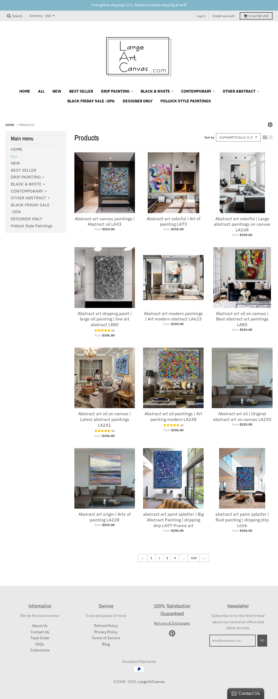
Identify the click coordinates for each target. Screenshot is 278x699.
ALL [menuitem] (41, 91)
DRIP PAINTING (26, 177)
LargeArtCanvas (151, 681)
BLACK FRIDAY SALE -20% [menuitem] (91, 101)
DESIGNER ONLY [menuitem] (138, 101)
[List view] (270, 137)
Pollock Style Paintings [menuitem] (185, 101)
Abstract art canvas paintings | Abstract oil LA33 (105, 221)
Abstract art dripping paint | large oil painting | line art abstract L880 (105, 319)
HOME (17, 149)
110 (194, 558)
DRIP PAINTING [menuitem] (115, 91)
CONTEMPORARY (27, 191)
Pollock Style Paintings (31, 225)
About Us (40, 625)
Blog (106, 644)
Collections (40, 650)
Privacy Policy (106, 631)
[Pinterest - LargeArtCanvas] (270, 124)
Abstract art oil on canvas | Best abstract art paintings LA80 (242, 319)
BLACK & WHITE (26, 184)
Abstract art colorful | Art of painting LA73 (173, 221)
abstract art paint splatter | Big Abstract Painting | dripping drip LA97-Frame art (173, 519)
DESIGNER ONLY (26, 218)
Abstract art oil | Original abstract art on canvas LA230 (242, 416)
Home (9, 125)
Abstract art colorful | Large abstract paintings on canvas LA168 (242, 224)
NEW (15, 163)
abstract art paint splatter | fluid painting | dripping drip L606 (242, 519)
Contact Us (40, 631)
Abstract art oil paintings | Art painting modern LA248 (173, 416)
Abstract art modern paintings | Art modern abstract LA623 (173, 316)
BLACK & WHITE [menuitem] (155, 91)
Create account (224, 16)
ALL (14, 156)
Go (262, 640)
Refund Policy (106, 625)
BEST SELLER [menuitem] (81, 91)
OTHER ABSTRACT (28, 197)
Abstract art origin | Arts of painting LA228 (104, 516)
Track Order (40, 637)
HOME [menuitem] (24, 91)
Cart (259, 16)
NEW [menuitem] (56, 91)
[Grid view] (265, 137)
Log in (201, 16)
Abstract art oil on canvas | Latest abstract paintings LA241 (104, 419)
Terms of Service (106, 637)
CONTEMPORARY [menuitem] (196, 91)
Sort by (209, 137)
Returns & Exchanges (172, 623)
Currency (35, 16)
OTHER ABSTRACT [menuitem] (239, 91)
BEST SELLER (23, 170)
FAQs (39, 644)
